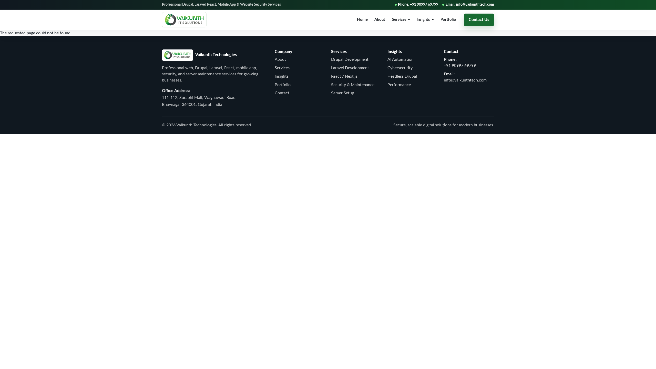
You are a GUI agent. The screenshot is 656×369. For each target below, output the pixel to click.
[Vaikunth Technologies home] (184, 19)
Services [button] (399, 20)
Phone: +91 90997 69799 (418, 4)
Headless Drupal (402, 76)
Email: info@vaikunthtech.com (470, 4)
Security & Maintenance (352, 85)
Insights (282, 76)
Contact (282, 93)
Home (362, 20)
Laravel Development (350, 68)
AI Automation (400, 59)
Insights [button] (423, 20)
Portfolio (448, 20)
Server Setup (342, 93)
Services (282, 68)
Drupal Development (349, 59)
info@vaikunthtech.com (465, 80)
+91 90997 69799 (460, 66)
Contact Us (479, 20)
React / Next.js (344, 76)
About (379, 20)
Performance (399, 85)
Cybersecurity (400, 68)
